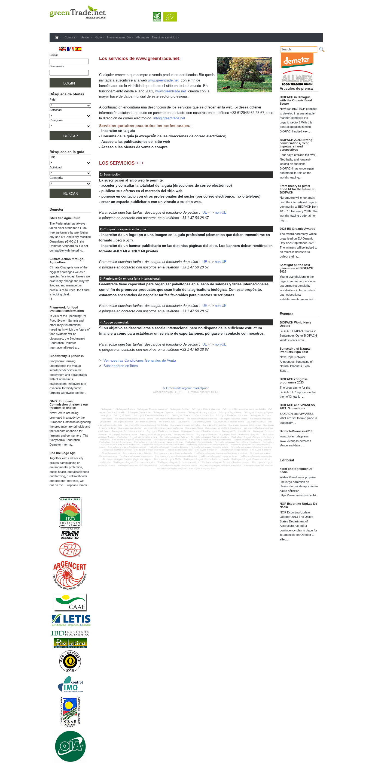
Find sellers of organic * (250, 434)
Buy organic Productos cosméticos (163, 431)
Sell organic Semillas (123, 422)
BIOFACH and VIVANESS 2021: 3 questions (297, 406)
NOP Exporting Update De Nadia (298, 505)
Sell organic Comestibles (139, 412)
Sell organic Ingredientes (230, 412)
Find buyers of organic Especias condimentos (176, 456)
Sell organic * (107, 409)
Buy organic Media (194, 428)
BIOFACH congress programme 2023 (293, 380)
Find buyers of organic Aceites (234, 450)
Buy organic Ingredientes (129, 428)
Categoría (56, 120)
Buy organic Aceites (202, 422)
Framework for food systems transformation (67, 309)
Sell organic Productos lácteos (233, 419)
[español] (78, 48)
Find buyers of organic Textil (202, 468)
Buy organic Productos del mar (236, 431)
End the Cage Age (62, 453)
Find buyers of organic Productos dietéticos (137, 465)
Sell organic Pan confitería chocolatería (151, 415)
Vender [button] (85, 37)
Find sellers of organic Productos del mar (127, 447)
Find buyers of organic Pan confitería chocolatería (206, 459)
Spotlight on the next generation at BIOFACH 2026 (296, 268)
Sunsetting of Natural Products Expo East (295, 350)
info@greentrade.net (169, 118)
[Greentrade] (51, 25)
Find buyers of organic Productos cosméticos (178, 462)
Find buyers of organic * (206, 450)
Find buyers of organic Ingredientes (256, 456)
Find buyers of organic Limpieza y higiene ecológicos (127, 459)
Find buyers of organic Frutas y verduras (218, 456)
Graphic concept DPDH (203, 392)
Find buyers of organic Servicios (172, 468)
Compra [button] (70, 37)
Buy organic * (184, 422)
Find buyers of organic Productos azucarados (134, 462)
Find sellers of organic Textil (180, 450)
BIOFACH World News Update (295, 324)
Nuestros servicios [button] (164, 37)
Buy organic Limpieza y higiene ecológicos (163, 428)
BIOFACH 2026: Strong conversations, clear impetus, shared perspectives (296, 144)
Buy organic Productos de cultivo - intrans (200, 431)
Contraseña (57, 66)
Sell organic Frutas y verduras (202, 412)
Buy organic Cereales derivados (185, 425)
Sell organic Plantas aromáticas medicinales (192, 415)
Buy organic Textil (227, 434)
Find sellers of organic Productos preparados (251, 447)
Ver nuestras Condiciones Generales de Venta (139, 360)
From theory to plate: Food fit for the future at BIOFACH (297, 189)
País (53, 99)
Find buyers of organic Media (167, 459)
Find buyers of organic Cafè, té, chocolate (173, 453)
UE (204, 212)
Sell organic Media (122, 415)
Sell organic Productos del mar (170, 419)
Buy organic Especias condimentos (244, 425)
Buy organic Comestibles (214, 425)
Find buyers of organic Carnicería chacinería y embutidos (221, 453)
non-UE (221, 212)
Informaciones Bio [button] (119, 37)
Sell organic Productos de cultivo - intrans (134, 419)
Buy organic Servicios (207, 434)
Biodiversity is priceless (67, 356)
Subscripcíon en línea (120, 366)
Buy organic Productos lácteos (123, 434)
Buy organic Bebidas (256, 422)
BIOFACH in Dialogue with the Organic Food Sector (296, 100)
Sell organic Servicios (146, 422)
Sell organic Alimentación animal (152, 409)
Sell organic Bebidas (179, 409)
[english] (62, 48)
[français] (70, 48)
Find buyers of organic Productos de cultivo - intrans (225, 462)
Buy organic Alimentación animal (229, 422)
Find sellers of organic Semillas (117, 450)
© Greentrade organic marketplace (186, 388)
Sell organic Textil (167, 422)
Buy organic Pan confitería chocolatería (223, 428)
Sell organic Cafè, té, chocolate (206, 409)
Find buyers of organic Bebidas (137, 453)
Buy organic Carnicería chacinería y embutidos (146, 425)
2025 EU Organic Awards (297, 228)
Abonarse (142, 37)
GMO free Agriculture (65, 218)
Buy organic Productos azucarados (128, 431)
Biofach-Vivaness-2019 (296, 431)
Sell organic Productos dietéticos (202, 419)
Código (54, 54)
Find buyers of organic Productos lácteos (178, 465)
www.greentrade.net (163, 80)
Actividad (56, 109)
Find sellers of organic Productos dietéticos (169, 447)
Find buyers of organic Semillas (258, 465)
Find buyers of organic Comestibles (136, 456)
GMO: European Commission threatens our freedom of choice (69, 404)
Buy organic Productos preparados (156, 434)
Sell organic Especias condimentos (169, 412)
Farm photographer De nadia (296, 470)
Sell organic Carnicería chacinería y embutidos (244, 409)
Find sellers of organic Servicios (149, 450)
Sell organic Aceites (125, 409)
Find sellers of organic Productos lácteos (210, 447)
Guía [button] (98, 37)
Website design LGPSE (168, 392)
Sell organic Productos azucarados (232, 415)
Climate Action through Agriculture (66, 260)
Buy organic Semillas (184, 434)
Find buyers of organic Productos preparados (220, 465)
